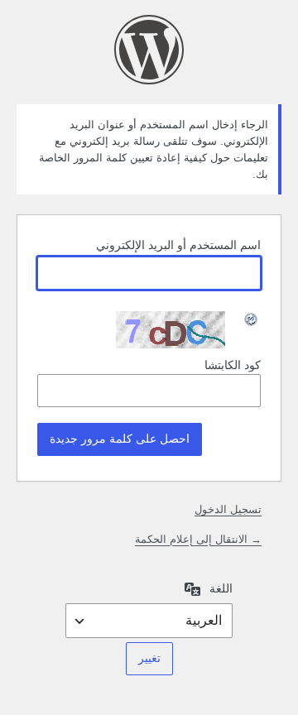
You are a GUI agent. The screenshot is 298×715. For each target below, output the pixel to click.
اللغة (221, 588)
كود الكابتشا (232, 365)
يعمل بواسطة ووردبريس (149, 49)
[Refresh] (252, 320)
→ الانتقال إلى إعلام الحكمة (198, 539)
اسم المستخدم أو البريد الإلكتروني (178, 245)
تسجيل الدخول (228, 509)
